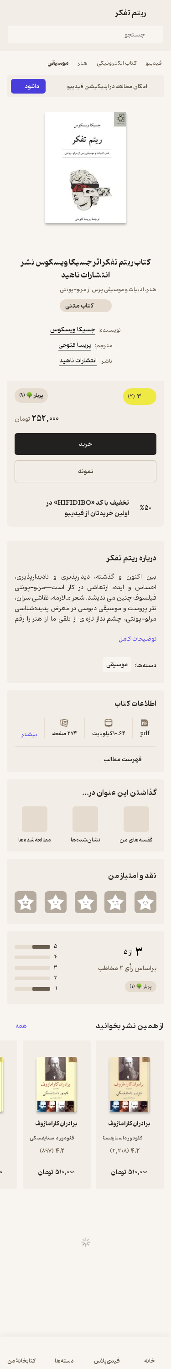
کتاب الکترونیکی (116, 63)
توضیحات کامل (137, 639)
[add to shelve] (136, 819)
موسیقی (58, 63)
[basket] (35, 13)
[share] (64, 239)
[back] (158, 13)
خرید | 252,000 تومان (85, 1357)
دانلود (32, 86)
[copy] (22, 508)
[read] (34, 819)
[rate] (145, 902)
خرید (85, 444)
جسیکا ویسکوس (72, 329)
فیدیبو (153, 63)
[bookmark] (107, 239)
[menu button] (13, 13)
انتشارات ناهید (78, 361)
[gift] (86, 239)
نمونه (85, 471)
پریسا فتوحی (74, 345)
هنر (83, 63)
